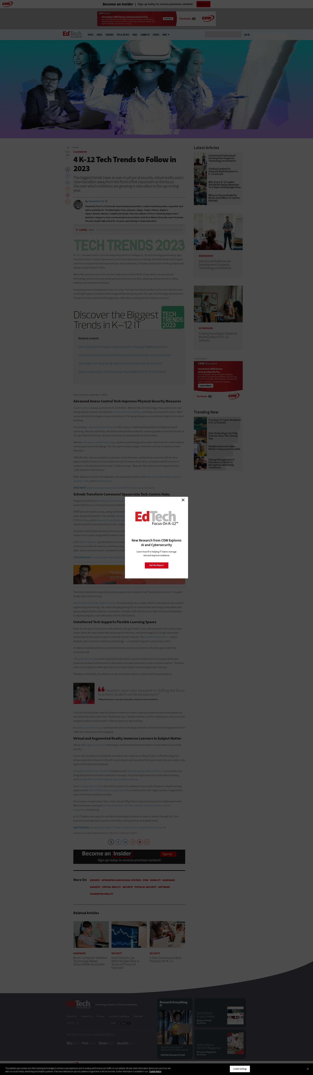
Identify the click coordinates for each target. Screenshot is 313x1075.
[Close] (307, 1068)
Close (183, 500)
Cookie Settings (240, 1068)
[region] (156, 1069)
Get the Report (156, 565)
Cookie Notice (155, 1071)
